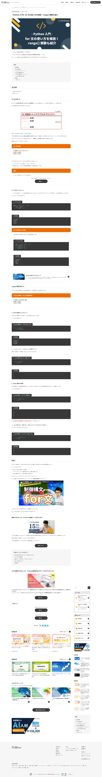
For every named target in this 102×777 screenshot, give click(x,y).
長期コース (26, 765)
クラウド (54, 765)
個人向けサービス (17, 7)
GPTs (71, 765)
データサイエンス (15, 767)
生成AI (33, 765)
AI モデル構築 (24, 767)
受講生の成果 (78, 2)
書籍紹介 (67, 2)
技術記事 (62, 2)
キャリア (58, 765)
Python (22, 11)
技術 (26, 11)
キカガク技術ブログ (24, 7)
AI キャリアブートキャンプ (77, 765)
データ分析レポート (49, 765)
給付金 (23, 765)
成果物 (19, 767)
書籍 (83, 765)
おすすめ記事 (63, 765)
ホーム (13, 7)
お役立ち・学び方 (15, 765)
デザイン (43, 765)
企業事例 (36, 765)
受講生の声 (72, 2)
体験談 (19, 765)
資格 (30, 765)
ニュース (39, 765)
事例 (27, 767)
